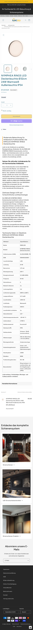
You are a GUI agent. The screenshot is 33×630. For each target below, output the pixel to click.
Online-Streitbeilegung (9, 584)
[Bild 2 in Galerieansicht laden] (16, 69)
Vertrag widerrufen (8, 598)
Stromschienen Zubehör (11, 536)
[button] (3, 20)
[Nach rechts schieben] (31, 69)
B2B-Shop (3, 15)
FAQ (24, 15)
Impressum (6, 569)
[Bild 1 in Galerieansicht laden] (8, 69)
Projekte (7, 15)
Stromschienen (8, 465)
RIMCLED (8, 624)
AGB (4, 576)
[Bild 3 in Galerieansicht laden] (25, 69)
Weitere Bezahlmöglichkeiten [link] (16, 124)
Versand (3, 97)
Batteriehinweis (7, 591)
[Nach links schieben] (2, 69)
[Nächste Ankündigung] (30, 5)
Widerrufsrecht (15, 624)
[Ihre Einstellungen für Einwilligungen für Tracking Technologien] (30, 627)
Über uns (20, 15)
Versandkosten (7, 587)
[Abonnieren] (28, 560)
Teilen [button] (4, 129)
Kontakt (11, 15)
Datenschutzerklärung (9, 573)
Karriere (15, 15)
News (27, 15)
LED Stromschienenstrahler (12, 500)
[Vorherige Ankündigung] (3, 5)
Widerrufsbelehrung (8, 580)
